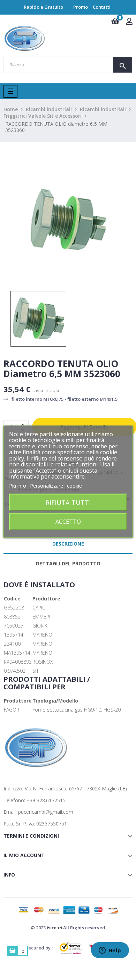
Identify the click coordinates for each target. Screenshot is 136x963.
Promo (80, 7)
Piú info (18, 485)
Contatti (102, 7)
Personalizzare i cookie (56, 485)
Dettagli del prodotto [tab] (68, 563)
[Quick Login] (129, 22)
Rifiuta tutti (68, 502)
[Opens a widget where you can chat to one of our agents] (110, 951)
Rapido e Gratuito (43, 7)
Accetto (68, 521)
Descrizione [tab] (68, 543)
